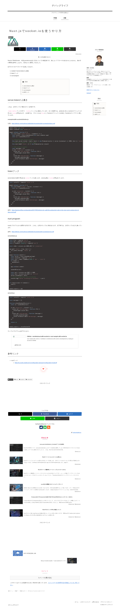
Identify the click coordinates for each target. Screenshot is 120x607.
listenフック (27, 88)
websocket (29, 379)
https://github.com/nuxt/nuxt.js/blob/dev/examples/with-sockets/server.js (32, 231)
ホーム (76, 602)
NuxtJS (11, 379)
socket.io (22, 379)
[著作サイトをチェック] (41, 427)
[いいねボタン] (43, 369)
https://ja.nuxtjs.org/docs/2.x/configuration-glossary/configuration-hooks (35, 362)
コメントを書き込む (45, 578)
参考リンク (26, 92)
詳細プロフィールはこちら (93, 89)
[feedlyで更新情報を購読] (45, 427)
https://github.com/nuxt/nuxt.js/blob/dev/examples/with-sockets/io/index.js (33, 123)
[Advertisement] (45, 395)
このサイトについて (85, 602)
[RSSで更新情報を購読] (48, 427)
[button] (70, 49)
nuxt (17, 379)
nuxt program (27, 90)
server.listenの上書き (29, 85)
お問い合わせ (95, 602)
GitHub (88, 93)
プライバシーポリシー (106, 602)
